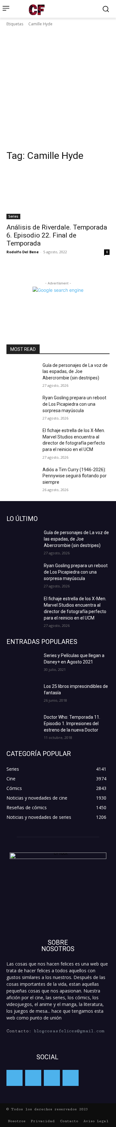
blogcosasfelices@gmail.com (69, 1031)
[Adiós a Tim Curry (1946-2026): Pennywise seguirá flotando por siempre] (21, 477)
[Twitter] (33, 1078)
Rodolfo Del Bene (22, 251)
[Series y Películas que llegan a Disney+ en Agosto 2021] (22, 663)
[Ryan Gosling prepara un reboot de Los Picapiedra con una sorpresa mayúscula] (21, 405)
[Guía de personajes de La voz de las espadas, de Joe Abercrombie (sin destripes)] (21, 373)
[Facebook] (14, 1078)
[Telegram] (52, 1078)
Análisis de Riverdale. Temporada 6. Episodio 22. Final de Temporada (56, 235)
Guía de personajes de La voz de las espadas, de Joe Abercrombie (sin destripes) (75, 371)
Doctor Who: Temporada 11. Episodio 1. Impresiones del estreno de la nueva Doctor (72, 724)
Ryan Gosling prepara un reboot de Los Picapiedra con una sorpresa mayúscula (74, 404)
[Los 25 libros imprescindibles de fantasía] (22, 694)
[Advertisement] (58, 88)
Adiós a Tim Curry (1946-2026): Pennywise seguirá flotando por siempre (75, 476)
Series (13, 216)
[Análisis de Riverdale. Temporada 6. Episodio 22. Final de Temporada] (58, 193)
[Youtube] (71, 1078)
